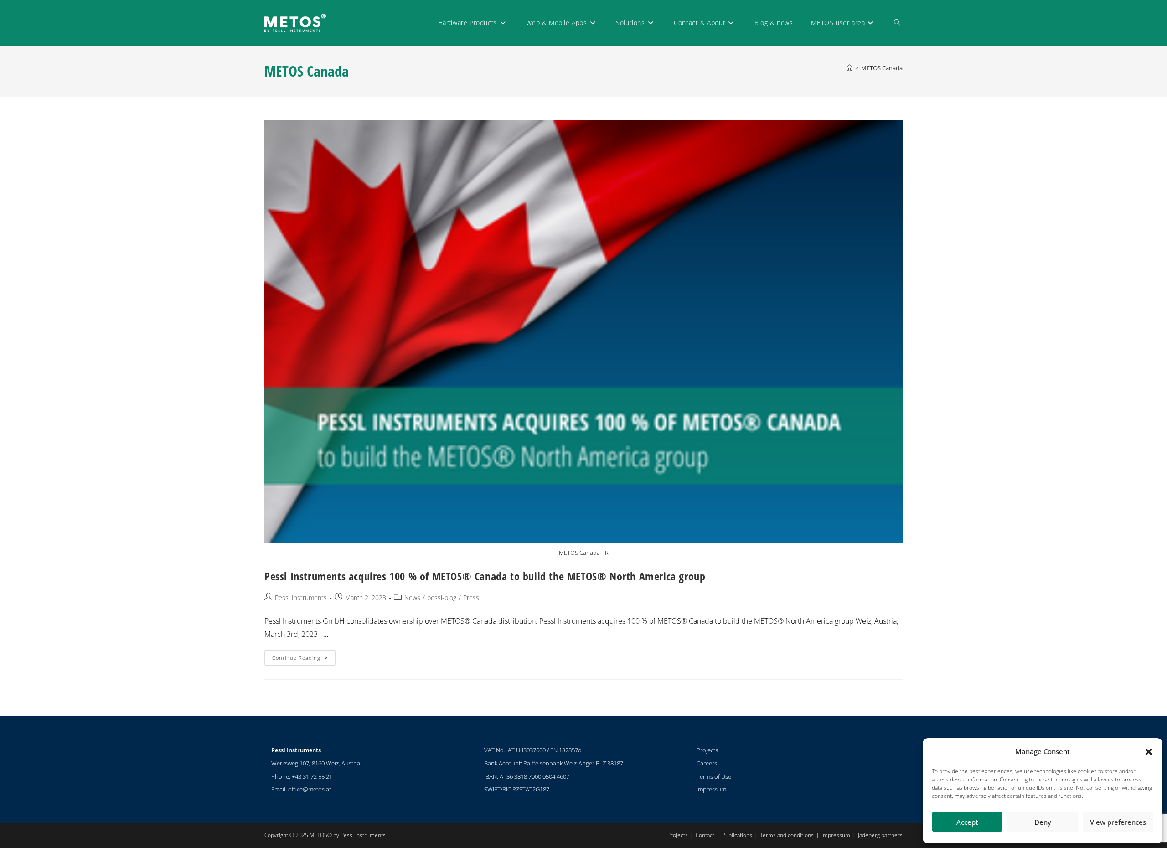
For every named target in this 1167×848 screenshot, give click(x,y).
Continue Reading (304, 655)
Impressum (711, 789)
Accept (967, 822)
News (412, 597)
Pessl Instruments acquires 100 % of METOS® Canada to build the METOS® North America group (484, 576)
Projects (707, 750)
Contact (705, 835)
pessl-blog (441, 597)
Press (471, 597)
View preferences (1118, 822)
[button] (1148, 751)
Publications (737, 835)
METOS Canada (882, 68)
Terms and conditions (787, 835)
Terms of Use (714, 776)
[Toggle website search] (897, 23)
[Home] (849, 68)
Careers (707, 763)
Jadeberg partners (880, 835)
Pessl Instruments (301, 597)
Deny (1042, 822)
